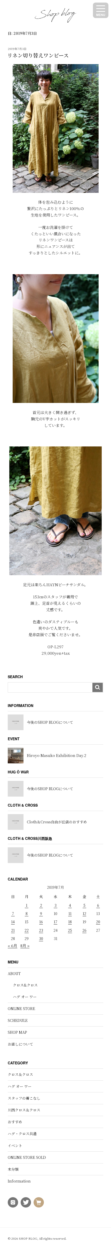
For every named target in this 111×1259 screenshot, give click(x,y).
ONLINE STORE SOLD (27, 1157)
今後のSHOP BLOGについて (50, 722)
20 (98, 921)
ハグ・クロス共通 (22, 1133)
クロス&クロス (25, 985)
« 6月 (12, 945)
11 (70, 913)
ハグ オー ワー (25, 996)
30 (41, 938)
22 (27, 930)
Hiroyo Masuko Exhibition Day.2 (56, 755)
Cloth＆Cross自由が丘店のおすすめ (57, 821)
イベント (15, 1145)
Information (19, 1181)
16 (41, 921)
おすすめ (15, 1121)
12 (84, 913)
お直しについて (20, 1044)
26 (84, 930)
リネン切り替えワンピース (38, 55)
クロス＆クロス (20, 1074)
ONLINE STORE (21, 1008)
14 (13, 921)
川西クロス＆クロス (24, 1110)
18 (70, 921)
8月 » (24, 945)
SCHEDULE (18, 1020)
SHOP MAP (17, 1032)
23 (41, 930)
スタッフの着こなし (24, 1098)
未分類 (13, 1169)
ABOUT (14, 973)
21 (13, 930)
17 (55, 921)
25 (70, 930)
